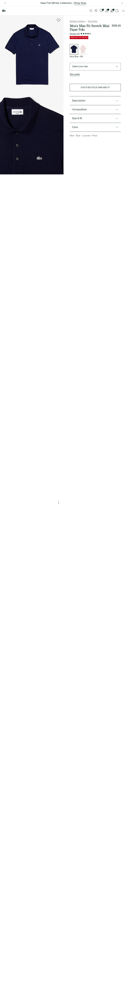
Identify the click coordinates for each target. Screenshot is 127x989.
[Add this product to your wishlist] (58, 20)
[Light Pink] (83, 49)
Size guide (75, 74)
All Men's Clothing (77, 21)
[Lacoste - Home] (4, 10)
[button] (90, 11)
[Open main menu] (123, 11)
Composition (79, 109)
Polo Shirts (92, 21)
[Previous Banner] (5, 3)
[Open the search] (117, 11)
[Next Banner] (122, 3)
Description (78, 100)
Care (75, 127)
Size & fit (77, 118)
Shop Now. (80, 3)
